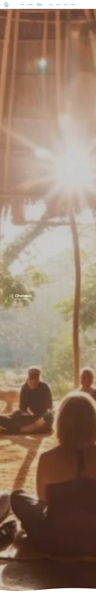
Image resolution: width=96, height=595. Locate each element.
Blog (65, 4)
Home (22, 4)
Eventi (51, 4)
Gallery (58, 4)
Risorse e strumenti (39, 4)
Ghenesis (30, 4)
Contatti (73, 4)
